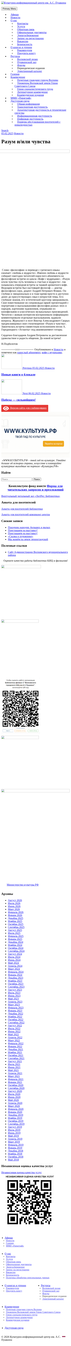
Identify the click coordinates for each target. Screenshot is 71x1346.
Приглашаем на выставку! (22, 530)
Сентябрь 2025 (16, 927)
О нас (14, 20)
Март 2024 (14, 968)
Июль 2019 (14, 1129)
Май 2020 (13, 1100)
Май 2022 (13, 1034)
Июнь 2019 (14, 1132)
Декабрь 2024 (15, 942)
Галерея (10, 1243)
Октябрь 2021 (15, 1055)
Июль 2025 (14, 933)
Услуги (9, 1259)
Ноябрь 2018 (15, 1153)
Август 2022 (15, 1025)
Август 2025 (15, 930)
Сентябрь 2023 (16, 986)
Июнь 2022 (14, 1031)
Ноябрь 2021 (15, 1052)
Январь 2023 (15, 1010)
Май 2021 (13, 1070)
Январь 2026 (15, 915)
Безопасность (12, 1275)
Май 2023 (13, 998)
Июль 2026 (14, 903)
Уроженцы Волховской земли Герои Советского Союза (36, 84)
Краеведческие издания (17, 1320)
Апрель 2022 (15, 1037)
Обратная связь (13, 1262)
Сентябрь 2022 (16, 1022)
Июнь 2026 (14, 906)
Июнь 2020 (14, 1097)
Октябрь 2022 (15, 1019)
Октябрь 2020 (15, 1085)
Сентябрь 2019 (16, 1124)
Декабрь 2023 (15, 977)
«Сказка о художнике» (20, 536)
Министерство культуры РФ (23, 884)
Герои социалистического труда (21, 1315)
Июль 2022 (14, 1028)
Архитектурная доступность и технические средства (40, 111)
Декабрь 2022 (15, 1013)
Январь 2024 (15, 974)
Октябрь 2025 (15, 924)
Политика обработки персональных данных (27, 1277)
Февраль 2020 (15, 1109)
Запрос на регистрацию (17, 1269)
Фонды (45, 1293)
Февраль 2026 (15, 912)
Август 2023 (15, 989)
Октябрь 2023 (15, 983)
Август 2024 (15, 954)
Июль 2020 (14, 1094)
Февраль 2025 (15, 936)
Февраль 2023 (15, 1007)
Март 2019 (14, 1141)
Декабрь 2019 (15, 1115)
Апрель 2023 (15, 1001)
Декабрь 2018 (15, 1150)
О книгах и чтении (15, 1285)
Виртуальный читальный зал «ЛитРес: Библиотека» (30, 496)
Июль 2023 (14, 992)
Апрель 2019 (15, 1138)
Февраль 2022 (15, 1043)
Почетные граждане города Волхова (24, 1309)
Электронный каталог (29, 71)
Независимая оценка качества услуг (21, 1172)
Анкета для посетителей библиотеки (22, 508)
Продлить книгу (26, 53)
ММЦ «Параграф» (15, 1246)
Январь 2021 (15, 1082)
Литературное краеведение (19, 1317)
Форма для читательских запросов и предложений (36, 487)
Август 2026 (15, 900)
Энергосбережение (15, 1267)
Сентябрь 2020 (16, 1088)
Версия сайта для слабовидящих (28, 408)
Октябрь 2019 (15, 1121)
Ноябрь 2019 (15, 1118)
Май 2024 (13, 962)
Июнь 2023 (14, 995)
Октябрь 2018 (15, 1156)
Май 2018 (13, 1159)
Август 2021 (15, 1061)
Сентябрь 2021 (16, 1058)
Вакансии (11, 1272)
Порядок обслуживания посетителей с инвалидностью (37, 123)
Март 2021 (14, 1076)
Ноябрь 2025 (15, 921)
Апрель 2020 (15, 1103)
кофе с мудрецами (52, 352)
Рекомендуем (12, 1288)
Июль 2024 (14, 957)
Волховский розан (51, 1288)
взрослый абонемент (28, 352)
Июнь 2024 (14, 960)
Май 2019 (13, 1135)
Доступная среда (14, 1327)
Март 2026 (14, 909)
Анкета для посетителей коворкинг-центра (25, 514)
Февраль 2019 (15, 1144)
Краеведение (12, 1306)
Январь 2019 (15, 1147)
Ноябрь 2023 (15, 980)
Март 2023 (14, 1004)
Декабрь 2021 (15, 1049)
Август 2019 (15, 1127)
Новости (19, 133)
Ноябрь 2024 (15, 945)
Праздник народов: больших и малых (29, 527)
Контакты (10, 1256)
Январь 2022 (15, 1046)
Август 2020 (15, 1091)
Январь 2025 (15, 939)
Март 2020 (14, 1106)
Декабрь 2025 (15, 918)
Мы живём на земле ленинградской (28, 539)
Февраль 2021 (15, 1079)
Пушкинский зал (50, 1291)
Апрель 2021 (15, 1073)
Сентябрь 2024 (16, 951)
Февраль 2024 (15, 971)
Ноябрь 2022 (15, 1016)
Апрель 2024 (15, 965)
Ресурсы (45, 1285)
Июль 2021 (14, 1064)
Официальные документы (19, 1264)
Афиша (9, 1237)
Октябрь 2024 (15, 948)
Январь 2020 (15, 1112)
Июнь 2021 (14, 1067)
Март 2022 (14, 1040)
